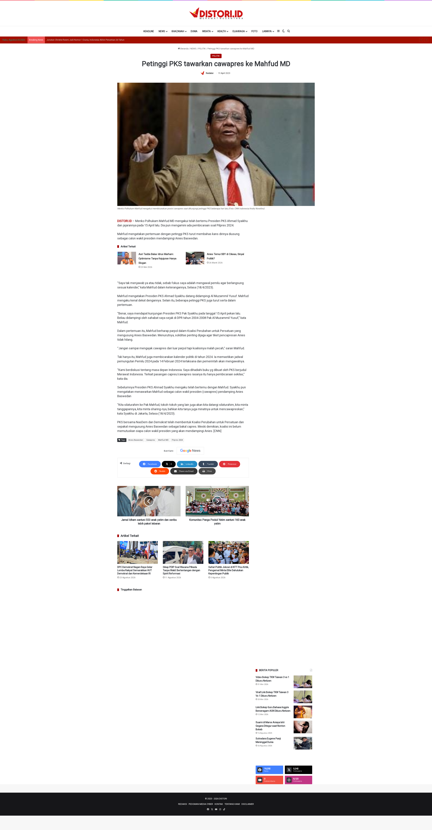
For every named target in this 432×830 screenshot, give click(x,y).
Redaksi (209, 73)
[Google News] (190, 450)
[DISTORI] (216, 13)
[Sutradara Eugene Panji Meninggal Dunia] (303, 743)
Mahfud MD (163, 440)
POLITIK (202, 48)
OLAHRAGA (238, 31)
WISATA (206, 31)
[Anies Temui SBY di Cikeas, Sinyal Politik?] (195, 258)
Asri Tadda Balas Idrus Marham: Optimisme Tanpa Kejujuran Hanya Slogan (157, 258)
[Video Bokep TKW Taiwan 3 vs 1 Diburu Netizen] (303, 681)
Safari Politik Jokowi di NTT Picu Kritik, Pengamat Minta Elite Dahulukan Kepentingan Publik (228, 570)
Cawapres (150, 440)
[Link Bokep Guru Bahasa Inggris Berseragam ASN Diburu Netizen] (303, 712)
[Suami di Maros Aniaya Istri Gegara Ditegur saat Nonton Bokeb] (303, 727)
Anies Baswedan (135, 440)
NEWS (162, 31)
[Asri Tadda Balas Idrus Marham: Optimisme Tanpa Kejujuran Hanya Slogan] (126, 258)
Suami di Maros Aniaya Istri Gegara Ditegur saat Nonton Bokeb (270, 726)
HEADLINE (148, 31)
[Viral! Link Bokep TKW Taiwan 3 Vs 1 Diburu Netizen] (303, 697)
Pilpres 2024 (177, 440)
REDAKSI (182, 804)
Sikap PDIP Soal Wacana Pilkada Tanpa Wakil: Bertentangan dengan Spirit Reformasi (181, 570)
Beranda (184, 48)
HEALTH (221, 31)
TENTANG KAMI (232, 804)
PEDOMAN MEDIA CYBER (201, 804)
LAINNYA (267, 31)
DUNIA (194, 31)
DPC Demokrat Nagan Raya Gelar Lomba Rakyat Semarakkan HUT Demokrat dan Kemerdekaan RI (134, 570)
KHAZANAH (178, 31)
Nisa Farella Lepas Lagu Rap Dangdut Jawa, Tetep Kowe (74, 40)
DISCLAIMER (247, 804)
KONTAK (219, 804)
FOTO (254, 31)
